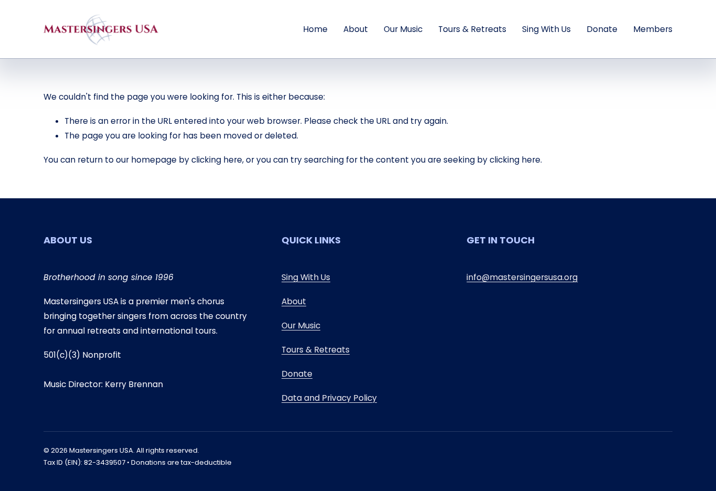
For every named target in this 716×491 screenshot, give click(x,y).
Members (652, 29)
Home (315, 29)
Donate (602, 29)
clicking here (216, 159)
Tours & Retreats (472, 29)
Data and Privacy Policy (329, 397)
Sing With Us (546, 29)
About (355, 29)
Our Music (403, 29)
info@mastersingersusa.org (522, 277)
